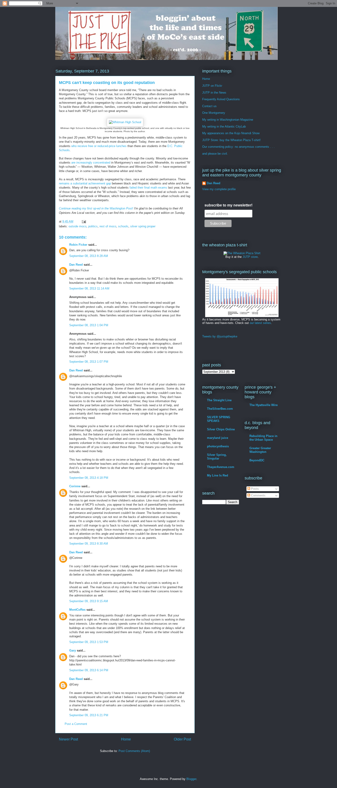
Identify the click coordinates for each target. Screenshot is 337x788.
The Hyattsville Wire (263, 405)
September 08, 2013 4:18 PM (88, 477)
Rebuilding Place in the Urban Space (263, 437)
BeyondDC (256, 460)
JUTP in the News (214, 92)
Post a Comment (76, 724)
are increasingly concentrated (90, 162)
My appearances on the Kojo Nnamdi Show (231, 133)
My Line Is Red (217, 475)
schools (123, 226)
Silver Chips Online (221, 429)
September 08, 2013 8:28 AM (88, 256)
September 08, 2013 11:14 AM (89, 288)
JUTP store (250, 257)
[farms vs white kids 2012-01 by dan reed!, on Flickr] (242, 316)
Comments (257, 495)
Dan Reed (76, 264)
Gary (72, 650)
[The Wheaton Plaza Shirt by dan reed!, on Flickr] (242, 253)
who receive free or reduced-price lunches (99, 146)
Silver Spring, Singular (217, 456)
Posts (254, 488)
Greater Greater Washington (260, 450)
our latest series (260, 323)
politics (93, 226)
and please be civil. (215, 153)
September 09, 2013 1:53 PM (88, 642)
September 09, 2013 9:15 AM (88, 601)
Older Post (182, 739)
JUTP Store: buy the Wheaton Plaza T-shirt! (231, 140)
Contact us (209, 106)
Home (126, 739)
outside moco (77, 226)
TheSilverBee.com (220, 408)
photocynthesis (218, 446)
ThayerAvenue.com (220, 467)
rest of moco (107, 226)
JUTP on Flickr (212, 85)
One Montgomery (213, 112)
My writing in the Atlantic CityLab (224, 126)
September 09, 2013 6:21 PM (88, 715)
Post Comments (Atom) (134, 751)
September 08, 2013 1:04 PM (88, 325)
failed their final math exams (148, 187)
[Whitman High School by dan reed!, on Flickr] (125, 122)
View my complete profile (219, 189)
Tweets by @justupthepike (219, 336)
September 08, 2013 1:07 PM (88, 361)
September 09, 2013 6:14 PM (88, 670)
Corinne (74, 486)
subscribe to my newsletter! (228, 205)
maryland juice (217, 438)
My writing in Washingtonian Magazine (227, 119)
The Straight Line (219, 400)
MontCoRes (77, 609)
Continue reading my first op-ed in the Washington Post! (96, 208)
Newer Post (68, 739)
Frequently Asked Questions (221, 99)
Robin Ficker (78, 244)
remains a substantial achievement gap (85, 183)
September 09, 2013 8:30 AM (88, 543)
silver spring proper (142, 226)
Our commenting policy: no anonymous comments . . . (238, 146)
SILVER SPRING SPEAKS (218, 419)
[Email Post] (83, 221)
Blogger (191, 779)
